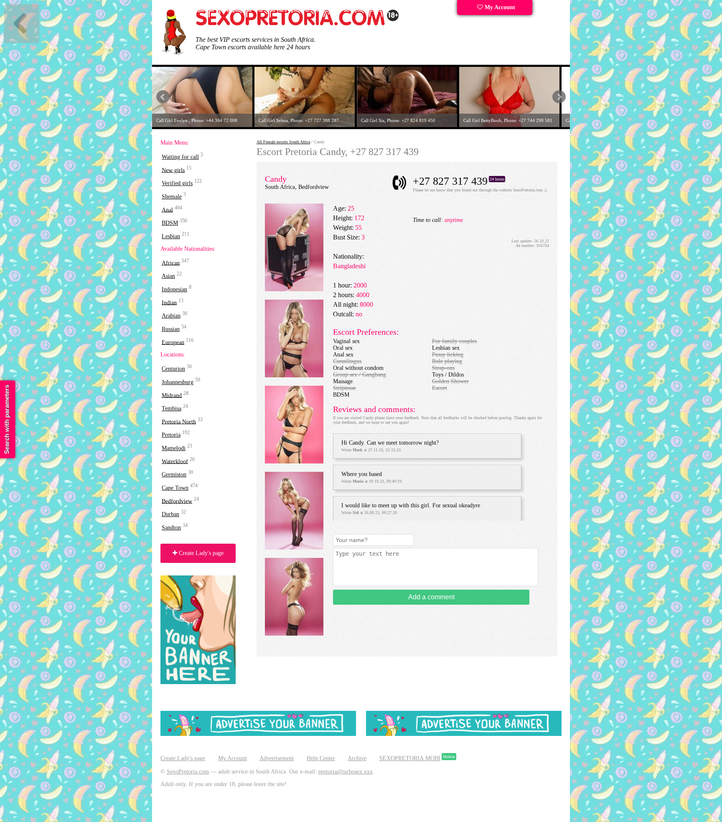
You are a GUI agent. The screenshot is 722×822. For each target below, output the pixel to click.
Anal (167, 209)
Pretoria (171, 435)
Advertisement (276, 758)
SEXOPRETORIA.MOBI (409, 758)
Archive (357, 758)
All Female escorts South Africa (283, 142)
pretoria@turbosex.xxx (345, 772)
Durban (170, 514)
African (171, 263)
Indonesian (174, 289)
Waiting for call (180, 157)
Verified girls (177, 183)
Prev (163, 97)
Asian (168, 276)
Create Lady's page (200, 553)
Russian (171, 329)
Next (559, 97)
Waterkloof (175, 461)
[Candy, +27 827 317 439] (294, 289)
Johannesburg (177, 382)
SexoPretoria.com (188, 772)
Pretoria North (179, 421)
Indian (169, 302)
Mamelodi (174, 448)
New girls (173, 170)
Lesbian (171, 236)
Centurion (173, 369)
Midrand (172, 395)
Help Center (321, 758)
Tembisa (171, 408)
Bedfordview (177, 501)
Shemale (172, 196)
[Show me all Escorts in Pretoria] (297, 24)
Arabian (171, 316)
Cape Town (175, 488)
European (173, 342)
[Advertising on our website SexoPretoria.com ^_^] (258, 734)
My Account (499, 7)
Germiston (174, 474)
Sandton (171, 527)
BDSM (170, 223)
